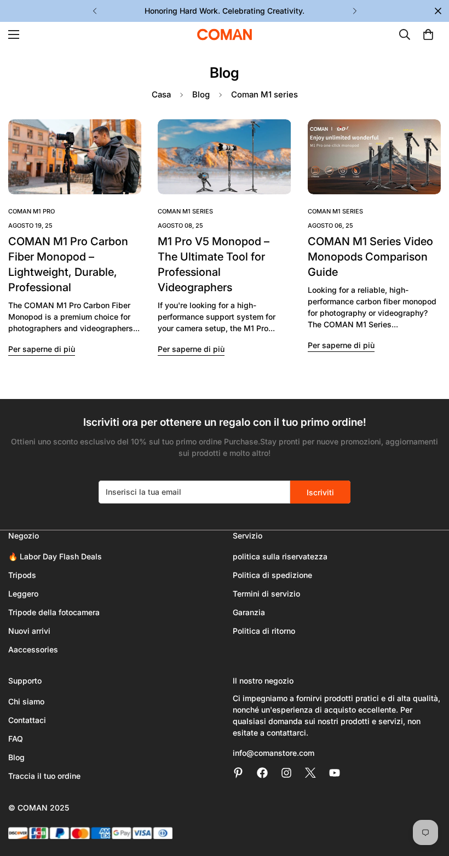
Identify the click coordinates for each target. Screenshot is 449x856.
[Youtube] (334, 772)
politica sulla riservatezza (280, 556)
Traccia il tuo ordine (44, 775)
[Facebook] (262, 772)
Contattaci (27, 720)
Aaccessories (33, 649)
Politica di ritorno (264, 630)
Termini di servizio (266, 593)
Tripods (22, 575)
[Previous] (94, 11)
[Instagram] (286, 772)
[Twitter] (310, 772)
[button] (428, 34)
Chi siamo (26, 701)
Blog (201, 94)
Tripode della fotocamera (54, 612)
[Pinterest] (238, 772)
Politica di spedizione (272, 575)
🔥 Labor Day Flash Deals (55, 556)
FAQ (15, 738)
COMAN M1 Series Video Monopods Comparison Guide (370, 257)
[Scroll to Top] (427, 796)
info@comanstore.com (273, 752)
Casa (161, 94)
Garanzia (249, 612)
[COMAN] (224, 34)
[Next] (354, 11)
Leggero (23, 593)
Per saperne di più (41, 349)
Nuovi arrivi (29, 630)
